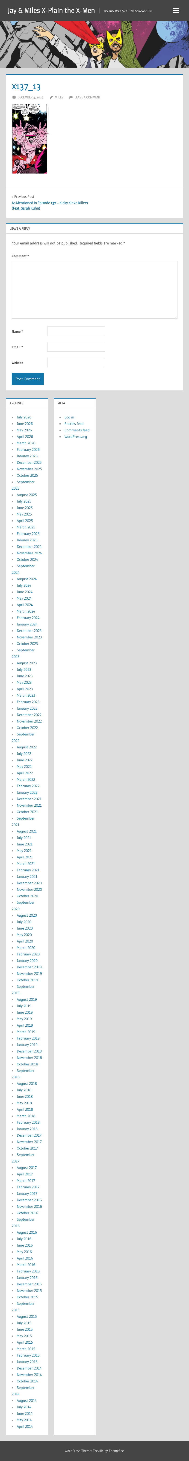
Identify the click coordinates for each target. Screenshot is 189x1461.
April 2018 (25, 1109)
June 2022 (24, 760)
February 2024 (28, 617)
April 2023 (25, 688)
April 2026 (25, 436)
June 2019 (25, 1012)
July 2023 (24, 669)
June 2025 (25, 507)
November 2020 (29, 889)
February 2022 (28, 786)
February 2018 (28, 1122)
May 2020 (24, 934)
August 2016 (27, 1232)
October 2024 (27, 559)
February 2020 (28, 954)
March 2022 (26, 779)
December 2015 (29, 1284)
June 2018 (25, 1096)
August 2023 (27, 663)
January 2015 (27, 1361)
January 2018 (27, 1128)
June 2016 (25, 1245)
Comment (20, 256)
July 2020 (24, 921)
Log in (69, 417)
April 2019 (25, 1025)
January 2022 (27, 792)
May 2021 (24, 850)
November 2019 (29, 973)
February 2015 (28, 1355)
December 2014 (29, 1368)
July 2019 (24, 1005)
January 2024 (27, 624)
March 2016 (26, 1264)
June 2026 (25, 423)
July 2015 (24, 1323)
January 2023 (27, 708)
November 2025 (29, 469)
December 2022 (29, 714)
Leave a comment (87, 97)
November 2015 (29, 1290)
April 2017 (25, 1174)
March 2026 (26, 443)
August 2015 (27, 1316)
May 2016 (24, 1251)
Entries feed (74, 423)
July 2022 (24, 753)
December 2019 (29, 967)
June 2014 (25, 1413)
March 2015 (26, 1348)
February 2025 (28, 533)
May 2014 (24, 1420)
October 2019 (27, 980)
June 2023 (24, 676)
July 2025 (24, 501)
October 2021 (27, 811)
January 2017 (27, 1193)
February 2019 (28, 1038)
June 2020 (25, 928)
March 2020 (26, 947)
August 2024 (27, 578)
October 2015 (27, 1297)
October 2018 (27, 1064)
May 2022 (24, 766)
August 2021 (27, 831)
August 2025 (27, 494)
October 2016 (27, 1213)
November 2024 (29, 553)
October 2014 (27, 1381)
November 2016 (29, 1206)
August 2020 (27, 915)
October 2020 (27, 896)
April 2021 (25, 857)
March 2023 (26, 695)
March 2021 (26, 863)
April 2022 (25, 773)
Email (17, 347)
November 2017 (29, 1141)
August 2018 (27, 1083)
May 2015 (24, 1335)
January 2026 (27, 456)
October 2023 (27, 643)
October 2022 (27, 727)
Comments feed (77, 430)
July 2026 (24, 417)
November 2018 (29, 1057)
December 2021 (29, 798)
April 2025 (25, 520)
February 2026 (28, 449)
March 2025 (26, 527)
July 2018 (24, 1090)
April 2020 (25, 941)
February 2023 (28, 701)
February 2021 (28, 870)
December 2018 (29, 1051)
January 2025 (27, 540)
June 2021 (24, 844)
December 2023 (29, 630)
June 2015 (25, 1329)
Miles (59, 97)
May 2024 (24, 598)
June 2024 (25, 591)
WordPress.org (76, 436)
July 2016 (24, 1238)
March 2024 (26, 611)
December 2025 (29, 462)
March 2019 (26, 1031)
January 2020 (27, 960)
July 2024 (24, 585)
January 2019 (27, 1044)
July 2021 (24, 837)
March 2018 (26, 1115)
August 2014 (27, 1400)
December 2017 (29, 1135)
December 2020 (29, 883)
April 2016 (25, 1258)
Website (17, 362)
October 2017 (27, 1148)
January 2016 (27, 1277)
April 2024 (25, 604)
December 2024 (29, 546)
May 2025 (24, 514)
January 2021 (27, 876)
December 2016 (29, 1200)
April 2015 (25, 1342)
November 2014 (29, 1374)
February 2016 (28, 1271)
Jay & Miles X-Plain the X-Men (51, 10)
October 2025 (27, 475)
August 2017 (27, 1167)
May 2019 (24, 1018)
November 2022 (29, 721)
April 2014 (25, 1426)
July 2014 (24, 1407)
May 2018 (24, 1103)
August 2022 (27, 747)
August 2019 (27, 999)
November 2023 (29, 637)
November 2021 (29, 805)
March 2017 (26, 1180)
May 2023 (24, 682)
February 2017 (28, 1187)
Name (17, 331)
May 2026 (24, 430)
